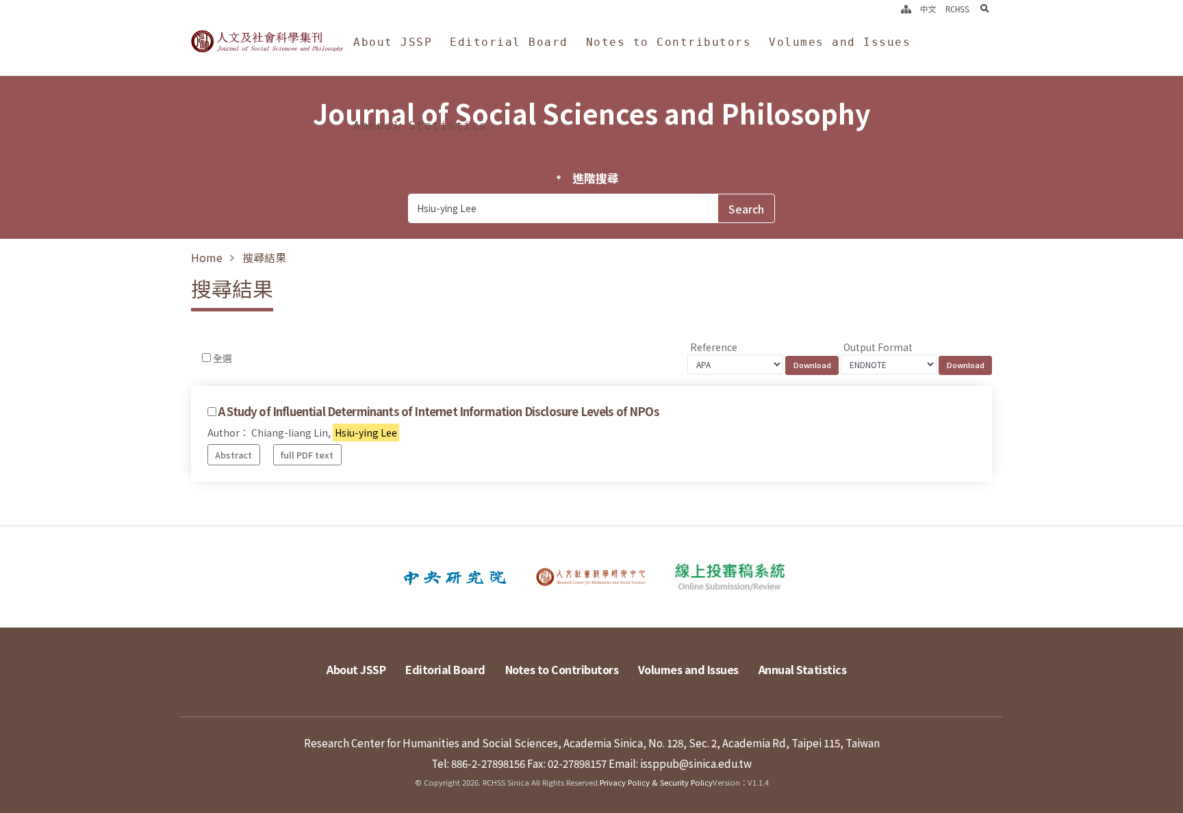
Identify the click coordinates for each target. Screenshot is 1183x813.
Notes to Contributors (669, 42)
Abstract (233, 454)
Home (206, 257)
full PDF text (307, 454)
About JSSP (392, 42)
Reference (713, 347)
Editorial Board (509, 42)
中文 (928, 9)
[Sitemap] (906, 9)
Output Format (878, 347)
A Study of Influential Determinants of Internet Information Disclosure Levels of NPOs (438, 411)
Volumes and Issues (840, 42)
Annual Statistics (420, 125)
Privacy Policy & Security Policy (656, 782)
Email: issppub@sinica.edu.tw (680, 763)
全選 (222, 358)
